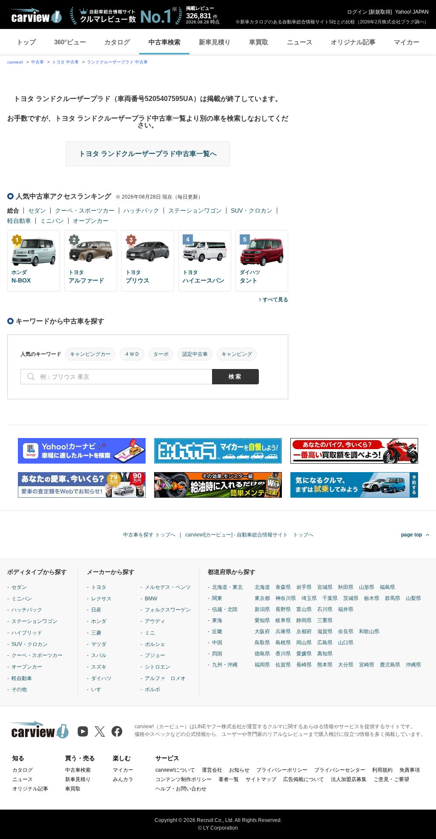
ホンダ (98, 621)
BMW (151, 599)
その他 (19, 689)
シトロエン (157, 667)
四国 (217, 654)
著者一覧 (228, 779)
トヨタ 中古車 (65, 62)
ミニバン (52, 220)
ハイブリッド (26, 633)
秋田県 (345, 587)
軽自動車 (19, 220)
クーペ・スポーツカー (85, 210)
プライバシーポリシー (281, 770)
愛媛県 (304, 654)
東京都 (262, 598)
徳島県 (262, 654)
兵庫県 (283, 631)
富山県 (304, 609)
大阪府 (262, 631)
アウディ (155, 621)
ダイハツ (101, 678)
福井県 (345, 609)
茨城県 (351, 598)
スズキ (98, 667)
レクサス (101, 599)
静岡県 (304, 620)
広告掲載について (303, 779)
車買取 (258, 42)
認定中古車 (195, 354)
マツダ (98, 644)
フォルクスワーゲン (168, 610)
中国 (217, 643)
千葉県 (330, 598)
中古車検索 (165, 42)
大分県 (345, 665)
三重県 (325, 620)
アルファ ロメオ (165, 678)
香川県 (283, 654)
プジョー (155, 655)
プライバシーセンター (339, 770)
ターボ (161, 354)
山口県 (345, 643)
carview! (15, 62)
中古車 (37, 62)
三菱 (96, 633)
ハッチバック (141, 210)
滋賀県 (325, 631)
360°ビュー (70, 42)
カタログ (117, 42)
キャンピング (236, 354)
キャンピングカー (90, 354)
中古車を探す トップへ (149, 534)
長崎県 (304, 665)
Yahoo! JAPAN (412, 12)
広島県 (325, 643)
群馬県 (392, 598)
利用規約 (382, 770)
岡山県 (304, 643)
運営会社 (212, 770)
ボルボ (152, 689)
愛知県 (262, 620)
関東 (217, 598)
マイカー (406, 42)
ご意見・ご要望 (391, 779)
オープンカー (91, 220)
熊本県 (325, 665)
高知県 (325, 654)
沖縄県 (413, 665)
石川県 (325, 609)
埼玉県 (309, 598)
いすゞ (98, 689)
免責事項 (409, 770)
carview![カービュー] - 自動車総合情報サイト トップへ (249, 534)
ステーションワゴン (195, 210)
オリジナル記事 (353, 42)
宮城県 (325, 587)
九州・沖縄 (225, 665)
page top (411, 534)
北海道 (262, 587)
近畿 (217, 631)
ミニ (150, 633)
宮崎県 (366, 665)
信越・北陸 (225, 609)
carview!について (175, 770)
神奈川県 (285, 598)
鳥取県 (262, 643)
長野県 (283, 609)
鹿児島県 (390, 665)
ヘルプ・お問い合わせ (181, 789)
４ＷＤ (132, 354)
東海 (217, 620)
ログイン (357, 12)
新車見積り (215, 42)
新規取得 (380, 12)
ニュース (300, 42)
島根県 (283, 643)
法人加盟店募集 (349, 779)
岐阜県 (283, 620)
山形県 (366, 587)
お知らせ (239, 770)
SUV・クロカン (251, 210)
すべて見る (275, 300)
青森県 (283, 587)
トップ (26, 42)
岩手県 (304, 587)
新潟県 (262, 609)
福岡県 (262, 665)
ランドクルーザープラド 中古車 (117, 62)
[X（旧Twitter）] (100, 731)
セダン (37, 210)
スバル (98, 655)
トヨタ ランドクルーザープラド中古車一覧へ (148, 153)
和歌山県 (369, 631)
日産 (96, 610)
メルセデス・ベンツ (168, 587)
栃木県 (371, 598)
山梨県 (413, 598)
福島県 (387, 587)
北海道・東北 (227, 587)
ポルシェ (155, 644)
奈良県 (345, 631)
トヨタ (98, 587)
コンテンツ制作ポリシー (183, 779)
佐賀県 (283, 665)
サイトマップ (261, 779)
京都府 (304, 631)
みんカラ (123, 779)
